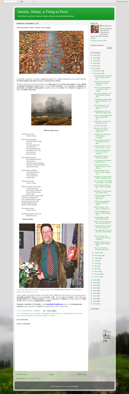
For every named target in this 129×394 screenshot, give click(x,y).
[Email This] (48, 311)
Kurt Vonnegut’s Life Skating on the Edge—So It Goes (103, 181)
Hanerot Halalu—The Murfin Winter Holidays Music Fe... (103, 77)
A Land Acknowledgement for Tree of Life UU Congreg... (102, 152)
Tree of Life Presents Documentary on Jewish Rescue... (102, 166)
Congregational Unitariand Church (52, 313)
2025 (95, 58)
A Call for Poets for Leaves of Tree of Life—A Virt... (102, 146)
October (97, 253)
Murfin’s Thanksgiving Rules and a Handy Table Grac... (103, 117)
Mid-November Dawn (70, 313)
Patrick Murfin (106, 26)
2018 (95, 285)
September (98, 255)
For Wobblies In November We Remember (102, 161)
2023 (95, 63)
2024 (95, 60)
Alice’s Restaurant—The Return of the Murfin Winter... (102, 107)
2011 (94, 304)
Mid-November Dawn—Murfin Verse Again (101, 157)
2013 (95, 298)
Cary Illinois (37, 313)
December (98, 71)
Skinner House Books (28, 315)
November (98, 73)
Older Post (81, 374)
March (97, 271)
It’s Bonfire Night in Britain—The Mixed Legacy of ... (103, 226)
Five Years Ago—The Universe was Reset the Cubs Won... (102, 237)
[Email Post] (44, 310)
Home (52, 374)
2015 (95, 293)
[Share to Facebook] (54, 311)
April (96, 268)
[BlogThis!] (50, 311)
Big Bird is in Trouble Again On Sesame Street (102, 191)
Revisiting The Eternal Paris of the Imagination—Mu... (103, 177)
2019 (95, 282)
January (97, 276)
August (97, 258)
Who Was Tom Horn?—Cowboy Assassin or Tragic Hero (101, 130)
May (96, 266)
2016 (95, 290)
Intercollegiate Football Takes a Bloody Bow (101, 218)
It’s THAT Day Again (100, 125)
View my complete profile (99, 40)
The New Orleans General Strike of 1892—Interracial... (102, 197)
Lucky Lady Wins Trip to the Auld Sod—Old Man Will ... (103, 231)
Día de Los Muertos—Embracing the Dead (101, 248)
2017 (95, 288)
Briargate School (27, 313)
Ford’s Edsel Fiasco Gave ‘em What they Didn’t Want (102, 141)
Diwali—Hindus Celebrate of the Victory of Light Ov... (103, 222)
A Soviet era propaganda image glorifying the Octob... (102, 203)
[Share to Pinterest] (55, 311)
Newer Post (22, 374)
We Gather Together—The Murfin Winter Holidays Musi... (102, 95)
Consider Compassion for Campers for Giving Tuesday (102, 83)
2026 (95, 55)
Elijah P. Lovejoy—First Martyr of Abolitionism (101, 207)
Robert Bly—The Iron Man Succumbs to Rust (102, 122)
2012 (95, 301)
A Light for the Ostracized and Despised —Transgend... (102, 135)
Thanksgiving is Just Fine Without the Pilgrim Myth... (103, 112)
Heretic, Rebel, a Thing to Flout (43, 12)
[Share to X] (52, 311)
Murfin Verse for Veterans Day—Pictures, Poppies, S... (102, 186)
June (96, 263)
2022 (95, 66)
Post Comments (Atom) (32, 378)
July (96, 261)
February (98, 274)
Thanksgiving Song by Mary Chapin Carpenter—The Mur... (103, 101)
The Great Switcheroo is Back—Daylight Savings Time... (102, 213)
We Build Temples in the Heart (45, 315)
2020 (95, 280)
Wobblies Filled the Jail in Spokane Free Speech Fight (102, 243)
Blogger (75, 386)
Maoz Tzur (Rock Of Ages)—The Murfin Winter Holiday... (102, 89)
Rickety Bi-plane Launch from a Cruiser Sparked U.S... (102, 172)
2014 (95, 296)
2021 (95, 68)
